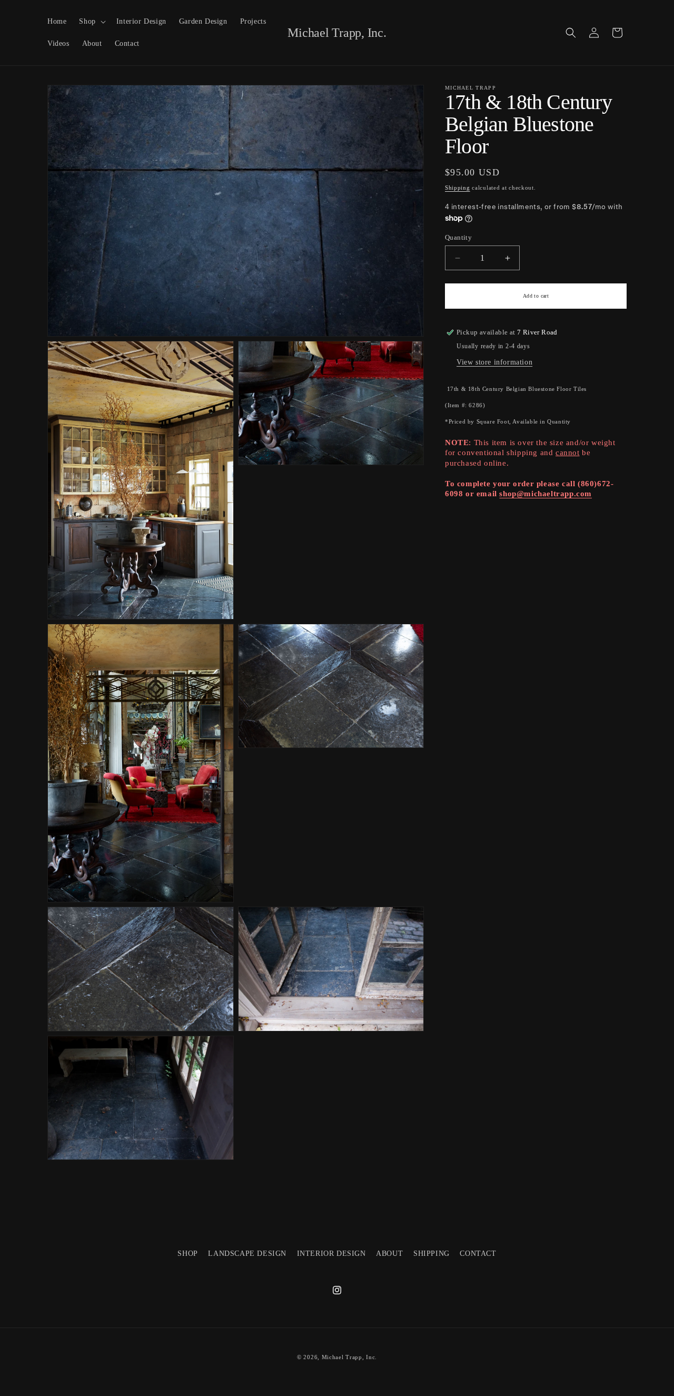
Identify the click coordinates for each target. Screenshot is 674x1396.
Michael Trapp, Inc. (349, 1357)
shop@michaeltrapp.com (545, 493)
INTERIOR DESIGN (331, 1253)
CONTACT (478, 1253)
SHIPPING (431, 1253)
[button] (91, 22)
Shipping (457, 187)
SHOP (187, 1253)
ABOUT (389, 1253)
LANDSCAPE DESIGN (247, 1253)
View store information (494, 362)
